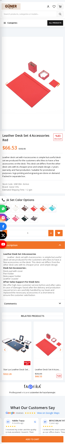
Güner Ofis (14, 187)
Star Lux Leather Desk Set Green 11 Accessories (26, 369)
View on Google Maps (48, 413)
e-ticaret (26, 392)
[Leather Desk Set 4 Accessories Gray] (33, 218)
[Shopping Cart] (60, 6)
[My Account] (48, 6)
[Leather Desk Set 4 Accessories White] (15, 208)
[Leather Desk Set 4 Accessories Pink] (15, 218)
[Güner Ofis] (14, 6)
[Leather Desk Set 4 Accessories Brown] (24, 208)
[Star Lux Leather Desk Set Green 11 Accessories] (17, 343)
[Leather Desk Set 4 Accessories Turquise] (52, 208)
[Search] (60, 14)
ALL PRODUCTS (55, 23)
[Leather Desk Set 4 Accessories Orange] (42, 208)
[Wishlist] (54, 6)
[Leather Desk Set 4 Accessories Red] (33, 208)
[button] (58, 82)
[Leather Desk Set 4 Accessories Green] (24, 218)
